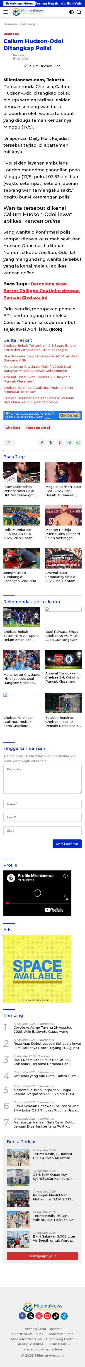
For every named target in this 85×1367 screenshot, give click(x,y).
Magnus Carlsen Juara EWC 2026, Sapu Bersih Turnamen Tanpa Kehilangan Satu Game (63, 491)
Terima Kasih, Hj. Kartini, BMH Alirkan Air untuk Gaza (53, 1156)
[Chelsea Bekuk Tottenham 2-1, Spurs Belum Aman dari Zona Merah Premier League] (21, 617)
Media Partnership (26, 1339)
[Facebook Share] (42, 442)
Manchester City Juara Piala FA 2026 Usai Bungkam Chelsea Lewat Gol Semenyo (37, 369)
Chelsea (13, 428)
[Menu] (6, 12)
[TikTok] (55, 1316)
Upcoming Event (60, 1339)
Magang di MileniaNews (43, 1349)
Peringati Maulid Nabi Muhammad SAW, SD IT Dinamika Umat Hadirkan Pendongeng (53, 1197)
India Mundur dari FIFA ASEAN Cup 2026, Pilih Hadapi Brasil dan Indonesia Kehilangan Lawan (20, 534)
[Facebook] (22, 1316)
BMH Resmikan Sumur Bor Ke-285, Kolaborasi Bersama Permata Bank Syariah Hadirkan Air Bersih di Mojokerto (47, 1062)
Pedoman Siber (60, 1334)
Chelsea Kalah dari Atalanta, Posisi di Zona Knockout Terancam (38, 390)
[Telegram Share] (69, 442)
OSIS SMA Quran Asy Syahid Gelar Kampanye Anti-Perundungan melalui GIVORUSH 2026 (54, 1177)
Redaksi (18, 55)
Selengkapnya (41, 1256)
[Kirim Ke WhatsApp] (78, 442)
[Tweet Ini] (51, 442)
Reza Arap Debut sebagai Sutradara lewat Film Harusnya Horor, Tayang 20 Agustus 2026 (47, 1046)
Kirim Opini (58, 1344)
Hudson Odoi (38, 428)
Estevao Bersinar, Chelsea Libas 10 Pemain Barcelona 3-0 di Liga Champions (38, 400)
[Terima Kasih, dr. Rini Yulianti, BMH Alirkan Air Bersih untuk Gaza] (18, 1219)
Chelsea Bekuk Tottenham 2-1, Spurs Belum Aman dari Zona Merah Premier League (39, 348)
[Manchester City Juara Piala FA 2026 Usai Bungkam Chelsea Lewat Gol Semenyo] (21, 660)
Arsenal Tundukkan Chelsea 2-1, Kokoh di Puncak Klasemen (37, 379)
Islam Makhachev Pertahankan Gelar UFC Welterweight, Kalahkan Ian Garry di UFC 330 (20, 491)
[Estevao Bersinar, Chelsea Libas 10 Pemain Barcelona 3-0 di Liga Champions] (63, 703)
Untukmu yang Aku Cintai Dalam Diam (45, 1076)
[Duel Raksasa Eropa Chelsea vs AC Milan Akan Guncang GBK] (63, 617)
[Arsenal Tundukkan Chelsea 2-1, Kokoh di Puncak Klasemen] (63, 659)
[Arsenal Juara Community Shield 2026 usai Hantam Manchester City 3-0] (63, 558)
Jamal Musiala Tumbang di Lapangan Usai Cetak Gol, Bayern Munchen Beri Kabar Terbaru (21, 577)
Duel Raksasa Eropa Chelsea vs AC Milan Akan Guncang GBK (41, 358)
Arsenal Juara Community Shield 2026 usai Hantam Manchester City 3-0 (62, 577)
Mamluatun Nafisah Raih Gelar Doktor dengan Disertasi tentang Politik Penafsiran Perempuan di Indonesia (45, 1124)
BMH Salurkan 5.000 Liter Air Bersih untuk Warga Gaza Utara (54, 1238)
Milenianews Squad (28, 1334)
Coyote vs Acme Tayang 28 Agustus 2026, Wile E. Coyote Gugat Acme (43, 1029)
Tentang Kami (34, 1329)
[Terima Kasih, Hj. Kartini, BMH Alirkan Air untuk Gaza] (18, 1157)
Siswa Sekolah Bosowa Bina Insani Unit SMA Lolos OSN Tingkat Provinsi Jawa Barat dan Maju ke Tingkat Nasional (46, 1108)
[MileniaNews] (27, 12)
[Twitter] (30, 1316)
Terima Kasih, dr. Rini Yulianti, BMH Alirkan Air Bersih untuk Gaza (53, 1218)
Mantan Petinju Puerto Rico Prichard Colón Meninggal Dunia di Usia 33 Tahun (62, 534)
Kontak (56, 1329)
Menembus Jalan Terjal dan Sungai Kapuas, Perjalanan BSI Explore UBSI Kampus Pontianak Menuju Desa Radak (46, 1092)
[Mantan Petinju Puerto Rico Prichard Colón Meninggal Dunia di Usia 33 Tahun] (63, 515)
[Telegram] (64, 1316)
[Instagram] (39, 1316)
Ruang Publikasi (31, 1344)
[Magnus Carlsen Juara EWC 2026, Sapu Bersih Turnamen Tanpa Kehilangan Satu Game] (63, 472)
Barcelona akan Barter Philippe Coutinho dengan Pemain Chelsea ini (41, 290)
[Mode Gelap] (71, 12)
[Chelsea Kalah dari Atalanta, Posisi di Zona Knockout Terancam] (21, 703)
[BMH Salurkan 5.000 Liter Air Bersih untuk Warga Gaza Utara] (18, 1239)
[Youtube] (47, 1316)
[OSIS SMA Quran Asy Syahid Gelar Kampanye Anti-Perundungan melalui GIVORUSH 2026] (18, 1177)
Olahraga (11, 34)
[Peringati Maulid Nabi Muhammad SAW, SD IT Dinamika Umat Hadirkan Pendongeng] (18, 1198)
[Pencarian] (79, 12)
